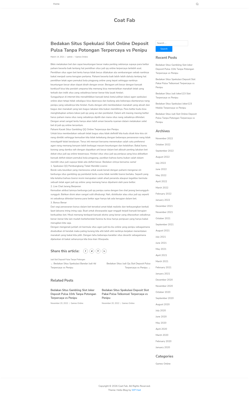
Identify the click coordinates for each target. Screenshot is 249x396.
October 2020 (163, 292)
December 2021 (164, 206)
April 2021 (161, 255)
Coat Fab (124, 20)
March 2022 (162, 187)
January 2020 (163, 347)
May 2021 (161, 249)
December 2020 (164, 279)
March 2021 (162, 261)
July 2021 (161, 236)
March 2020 (162, 335)
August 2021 (163, 230)
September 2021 (165, 224)
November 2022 (164, 138)
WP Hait (136, 390)
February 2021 (163, 267)
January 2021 (163, 273)
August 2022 (163, 156)
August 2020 (163, 304)
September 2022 (165, 150)
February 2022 (163, 193)
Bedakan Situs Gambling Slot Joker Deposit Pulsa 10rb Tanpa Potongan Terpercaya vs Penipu (73, 294)
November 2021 (164, 212)
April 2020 (161, 328)
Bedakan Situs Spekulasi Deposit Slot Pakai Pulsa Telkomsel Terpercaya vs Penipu (125, 294)
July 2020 (161, 310)
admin (70, 57)
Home (56, 3)
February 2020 (163, 341)
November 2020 (164, 286)
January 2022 (163, 200)
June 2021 (161, 242)
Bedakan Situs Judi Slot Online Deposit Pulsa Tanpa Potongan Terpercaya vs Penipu (176, 118)
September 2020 (165, 298)
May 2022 (161, 175)
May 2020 (161, 322)
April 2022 (161, 181)
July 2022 (161, 163)
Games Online (81, 57)
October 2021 (163, 218)
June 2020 (161, 316)
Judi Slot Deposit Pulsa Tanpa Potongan (68, 259)
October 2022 (163, 144)
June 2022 (161, 169)
